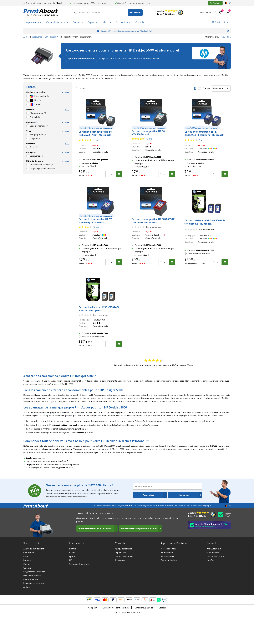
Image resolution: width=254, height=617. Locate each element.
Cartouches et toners (124, 556)
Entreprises (183, 495)
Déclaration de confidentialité (116, 607)
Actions (26, 587)
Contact (26, 564)
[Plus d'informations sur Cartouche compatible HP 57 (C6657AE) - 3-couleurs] (100, 201)
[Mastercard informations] (105, 599)
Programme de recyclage (34, 571)
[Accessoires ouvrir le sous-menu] (130, 22)
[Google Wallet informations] (137, 599)
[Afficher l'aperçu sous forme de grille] (195, 88)
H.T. (229, 37)
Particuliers (148, 495)
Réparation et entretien (33, 583)
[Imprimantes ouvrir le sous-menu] (41, 22)
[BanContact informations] (89, 599)
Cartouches (37, 36)
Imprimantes (120, 552)
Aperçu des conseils (123, 548)
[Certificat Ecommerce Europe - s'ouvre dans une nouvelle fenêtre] (227, 514)
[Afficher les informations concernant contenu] (36, 122)
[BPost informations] (152, 599)
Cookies (162, 607)
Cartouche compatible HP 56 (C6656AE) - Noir (148, 132)
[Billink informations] (121, 599)
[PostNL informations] (145, 599)
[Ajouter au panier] (119, 174)
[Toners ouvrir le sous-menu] (82, 22)
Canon (72, 552)
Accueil (26, 36)
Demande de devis (169, 560)
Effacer (66, 92)
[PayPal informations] (113, 599)
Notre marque (167, 552)
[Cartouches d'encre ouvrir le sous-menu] (67, 22)
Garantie (27, 568)
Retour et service (30, 579)
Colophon (92, 607)
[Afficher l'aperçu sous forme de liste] (199, 88)
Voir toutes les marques (79, 564)
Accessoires (120, 560)
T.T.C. (222, 37)
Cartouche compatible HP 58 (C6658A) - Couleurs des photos (153, 220)
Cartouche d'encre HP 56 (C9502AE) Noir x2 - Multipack (99, 309)
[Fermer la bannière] (228, 31)
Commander (28, 552)
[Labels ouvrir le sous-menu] (110, 22)
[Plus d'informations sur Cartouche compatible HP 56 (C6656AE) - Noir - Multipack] (100, 113)
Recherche (135, 12)
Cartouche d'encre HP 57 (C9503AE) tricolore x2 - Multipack (204, 222)
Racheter (217, 3)
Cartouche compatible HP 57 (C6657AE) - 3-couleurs (95, 220)
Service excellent (168, 556)
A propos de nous (168, 548)
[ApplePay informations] (129, 599)
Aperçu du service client (33, 548)
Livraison (27, 560)
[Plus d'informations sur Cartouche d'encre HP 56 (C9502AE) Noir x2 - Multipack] (100, 289)
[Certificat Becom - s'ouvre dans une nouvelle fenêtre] (220, 514)
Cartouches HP (51, 36)
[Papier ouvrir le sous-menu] (96, 22)
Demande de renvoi (32, 575)
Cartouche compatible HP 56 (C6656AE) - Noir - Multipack (95, 133)
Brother (72, 548)
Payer (25, 556)
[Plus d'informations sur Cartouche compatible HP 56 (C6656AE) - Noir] (153, 113)
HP (70, 560)
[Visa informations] (97, 599)
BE (229, 3)
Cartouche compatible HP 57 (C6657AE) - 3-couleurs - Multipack (204, 133)
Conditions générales (143, 607)
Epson (72, 556)
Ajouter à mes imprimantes (81, 58)
